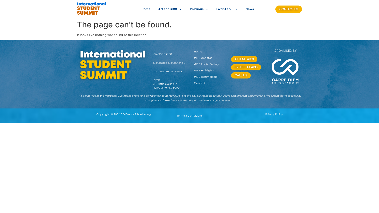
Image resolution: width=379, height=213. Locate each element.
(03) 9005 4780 (162, 54)
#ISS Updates (203, 58)
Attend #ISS (167, 9)
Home (146, 9)
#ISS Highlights (204, 70)
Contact (199, 83)
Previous (197, 9)
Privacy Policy (274, 114)
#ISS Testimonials (205, 77)
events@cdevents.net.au (168, 63)
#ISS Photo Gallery (206, 64)
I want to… (224, 9)
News (250, 9)
